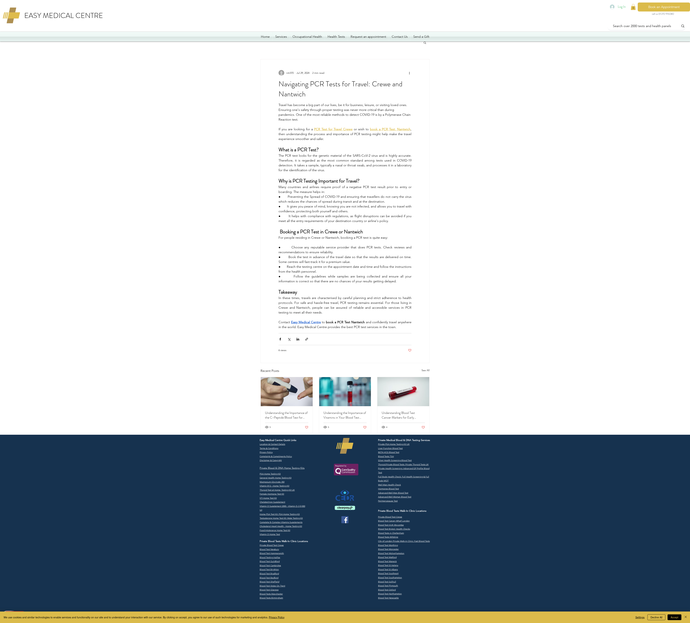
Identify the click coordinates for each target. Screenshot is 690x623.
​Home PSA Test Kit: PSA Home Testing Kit (280, 514)
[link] (633, 7)
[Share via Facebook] (280, 339)
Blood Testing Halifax (270, 557)
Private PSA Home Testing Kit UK (394, 444)
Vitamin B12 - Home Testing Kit (274, 485)
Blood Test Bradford (269, 573)
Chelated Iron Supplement (272, 502)
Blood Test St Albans (388, 569)
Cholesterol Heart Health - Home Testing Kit (281, 526)
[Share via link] (306, 339)
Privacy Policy (276, 617)
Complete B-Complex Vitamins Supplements (281, 522)
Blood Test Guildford (270, 561)
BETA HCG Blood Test (388, 452)
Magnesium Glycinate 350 (272, 481)
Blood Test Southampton (390, 577)
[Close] (686, 617)
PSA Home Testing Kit (270, 473)
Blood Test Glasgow (269, 589)
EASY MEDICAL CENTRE (63, 15)
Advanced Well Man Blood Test (393, 492)
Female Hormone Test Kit (272, 494)
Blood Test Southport (388, 573)
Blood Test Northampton (390, 593)
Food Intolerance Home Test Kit (275, 530)
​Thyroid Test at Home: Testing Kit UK (277, 490)
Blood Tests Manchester (271, 593)
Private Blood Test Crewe (272, 545)
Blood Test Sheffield (269, 581)
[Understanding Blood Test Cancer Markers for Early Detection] (403, 391)
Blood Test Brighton (269, 569)
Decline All (656, 617)
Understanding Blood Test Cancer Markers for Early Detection (398, 415)
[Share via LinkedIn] (298, 339)
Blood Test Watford (387, 557)
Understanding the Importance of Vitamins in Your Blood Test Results (344, 415)
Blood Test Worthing (388, 545)
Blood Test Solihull (387, 581)
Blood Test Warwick (387, 561)
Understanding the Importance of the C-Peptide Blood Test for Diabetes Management (286, 415)
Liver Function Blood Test (390, 448)
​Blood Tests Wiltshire (388, 537)
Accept (674, 617)
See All (425, 370)
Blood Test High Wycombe (391, 525)
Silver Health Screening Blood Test (395, 460)
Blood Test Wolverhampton (391, 553)
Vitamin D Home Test (270, 534)
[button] (425, 42)
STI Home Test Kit (268, 498)
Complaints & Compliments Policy (276, 456)
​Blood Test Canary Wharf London (394, 520)
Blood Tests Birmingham (271, 597)
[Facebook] (344, 519)
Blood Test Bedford (269, 577)
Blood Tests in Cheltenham (391, 533)
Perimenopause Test (388, 501)
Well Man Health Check (389, 484)
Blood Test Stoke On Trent (272, 585)
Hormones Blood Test (388, 488)
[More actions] (409, 73)
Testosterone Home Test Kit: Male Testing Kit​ (281, 518)
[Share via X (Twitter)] (289, 339)
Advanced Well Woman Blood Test (394, 496)
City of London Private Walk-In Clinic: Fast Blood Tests (404, 541)
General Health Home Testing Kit (275, 477)
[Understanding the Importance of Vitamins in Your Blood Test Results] (345, 391)
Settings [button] (640, 617)
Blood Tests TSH (386, 456)
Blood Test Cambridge (270, 565)
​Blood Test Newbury (269, 549)
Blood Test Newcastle (388, 597)
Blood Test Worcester (388, 549)
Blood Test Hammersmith (272, 553)
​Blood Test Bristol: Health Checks (394, 529)
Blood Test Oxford (387, 589)
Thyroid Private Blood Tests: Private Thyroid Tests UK (403, 464)
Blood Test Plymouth (388, 585)
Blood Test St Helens (388, 565)
